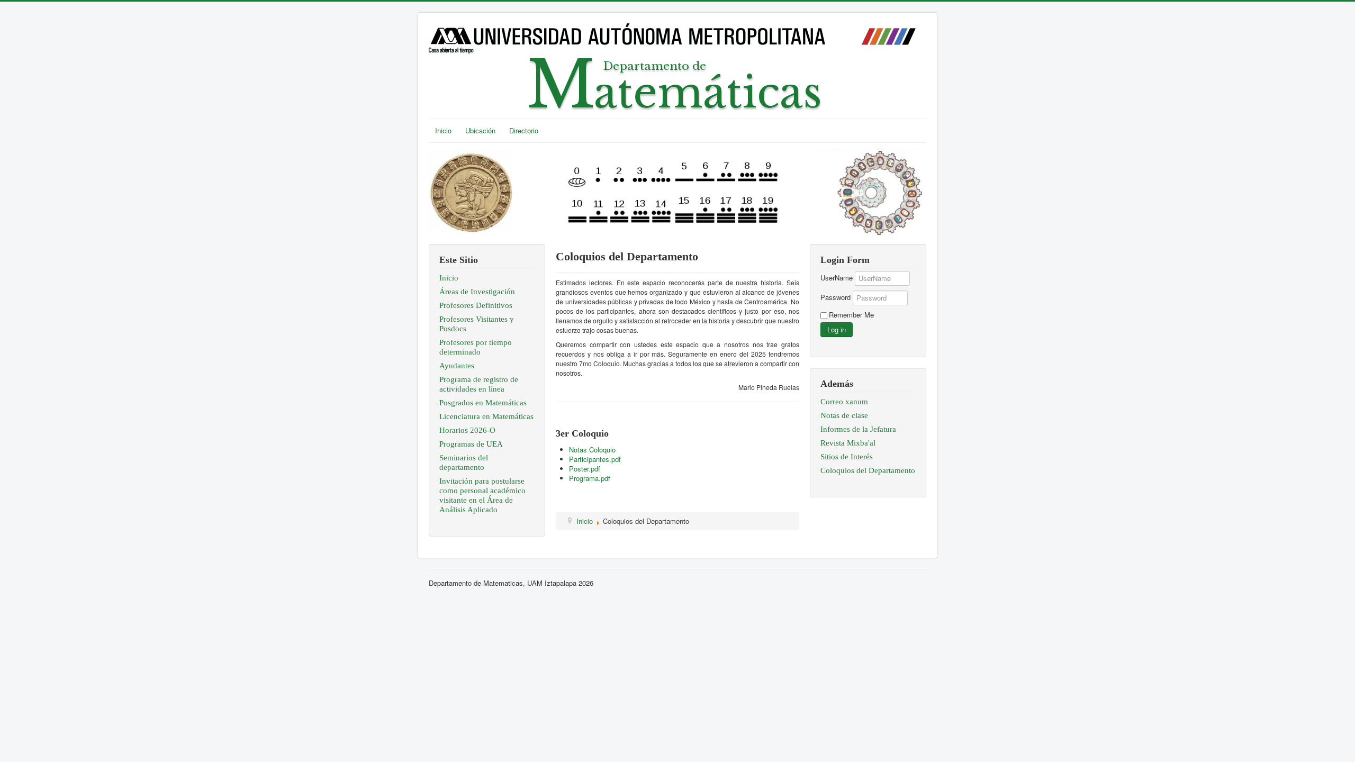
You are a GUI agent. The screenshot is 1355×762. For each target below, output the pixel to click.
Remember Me (851, 315)
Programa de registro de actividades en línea (478, 384)
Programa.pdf (589, 478)
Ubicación (480, 130)
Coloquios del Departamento (867, 470)
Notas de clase (844, 415)
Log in (836, 329)
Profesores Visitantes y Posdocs (476, 324)
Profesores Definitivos (475, 305)
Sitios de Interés (846, 456)
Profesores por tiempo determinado (475, 347)
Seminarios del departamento (463, 462)
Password (835, 297)
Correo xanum (844, 401)
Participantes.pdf (595, 459)
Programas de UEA (471, 444)
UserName (836, 278)
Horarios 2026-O (467, 430)
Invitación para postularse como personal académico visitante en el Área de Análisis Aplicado (482, 495)
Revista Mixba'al (847, 443)
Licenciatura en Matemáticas (486, 416)
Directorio (523, 130)
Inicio (443, 130)
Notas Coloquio (592, 449)
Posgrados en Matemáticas (483, 402)
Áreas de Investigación (477, 291)
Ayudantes (456, 365)
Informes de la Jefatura (858, 429)
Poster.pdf (584, 469)
